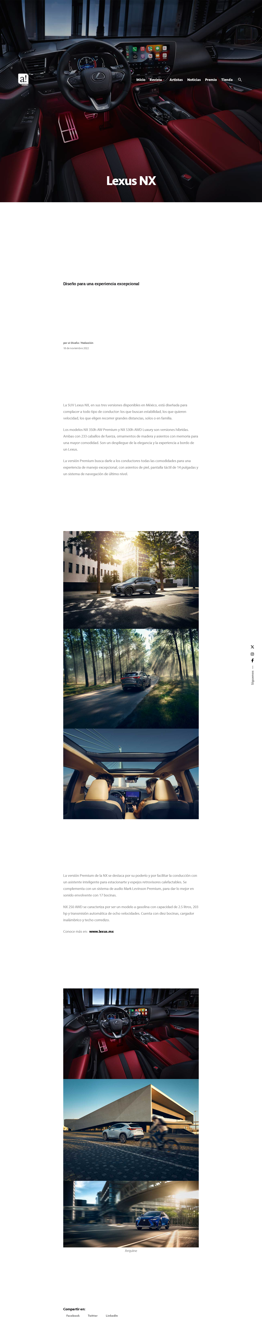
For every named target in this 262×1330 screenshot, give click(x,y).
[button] (73, 1315)
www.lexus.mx (101, 931)
